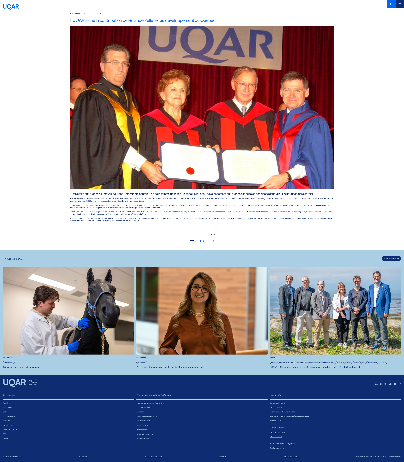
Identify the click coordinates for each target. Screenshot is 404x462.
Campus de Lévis (276, 436)
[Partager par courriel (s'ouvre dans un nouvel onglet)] (213, 241)
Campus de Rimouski (277, 432)
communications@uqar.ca (212, 235)
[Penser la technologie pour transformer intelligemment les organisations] (202, 311)
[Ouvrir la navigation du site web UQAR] (400, 4)
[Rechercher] (391, 4)
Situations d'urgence (277, 448)
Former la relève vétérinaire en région (21, 367)
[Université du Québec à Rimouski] (11, 7)
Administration (142, 362)
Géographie (348, 362)
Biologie (273, 362)
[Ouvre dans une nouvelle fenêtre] (200, 241)
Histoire (356, 362)
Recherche (383, 362)
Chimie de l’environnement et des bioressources (292, 362)
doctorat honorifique (90, 205)
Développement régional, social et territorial (320, 362)
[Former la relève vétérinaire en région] (68, 311)
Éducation (339, 362)
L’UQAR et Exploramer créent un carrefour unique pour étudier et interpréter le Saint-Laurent (315, 367)
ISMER (363, 362)
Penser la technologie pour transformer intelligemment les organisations (171, 367)
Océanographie (372, 362)
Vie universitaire (8, 362)
